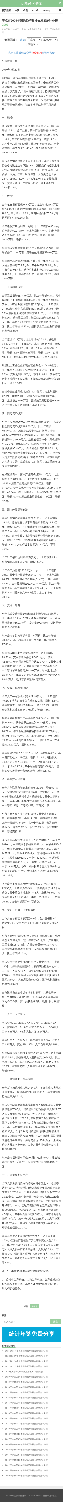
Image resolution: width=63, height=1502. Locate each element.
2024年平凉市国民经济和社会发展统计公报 (26, 1350)
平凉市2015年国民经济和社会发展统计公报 (26, 1402)
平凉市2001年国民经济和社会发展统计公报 (26, 1470)
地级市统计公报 (34, 29)
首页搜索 (6, 10)
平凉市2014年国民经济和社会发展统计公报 (26, 1408)
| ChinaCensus (35, 1495)
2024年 (46, 10)
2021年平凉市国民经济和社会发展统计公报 (26, 1366)
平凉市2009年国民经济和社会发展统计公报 (30, 22)
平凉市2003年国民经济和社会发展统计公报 (26, 1460)
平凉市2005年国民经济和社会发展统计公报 (26, 1449)
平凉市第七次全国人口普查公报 (24, 1371)
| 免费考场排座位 (49, 1495)
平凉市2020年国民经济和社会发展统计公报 (26, 1376)
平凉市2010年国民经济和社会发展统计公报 (26, 1428)
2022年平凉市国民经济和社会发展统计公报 (26, 1361)
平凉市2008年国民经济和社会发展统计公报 (26, 1434)
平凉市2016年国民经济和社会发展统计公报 (26, 1397)
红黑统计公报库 (31, 3)
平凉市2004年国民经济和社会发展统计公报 (26, 1454)
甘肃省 (21, 39)
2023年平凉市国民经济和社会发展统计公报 (26, 1356)
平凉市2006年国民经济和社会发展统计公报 (26, 1444)
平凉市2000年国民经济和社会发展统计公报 (26, 1475)
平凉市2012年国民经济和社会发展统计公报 (26, 1418)
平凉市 (34, 1306)
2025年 (35, 10)
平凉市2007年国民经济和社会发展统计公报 (26, 1439)
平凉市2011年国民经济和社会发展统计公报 (26, 1423)
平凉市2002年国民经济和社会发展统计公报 (26, 1465)
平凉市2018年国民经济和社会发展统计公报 (26, 1387)
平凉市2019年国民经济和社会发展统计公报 (26, 1382)
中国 (17, 10)
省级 (25, 10)
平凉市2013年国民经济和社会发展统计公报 (26, 1413)
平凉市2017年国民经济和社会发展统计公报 (26, 1392)
